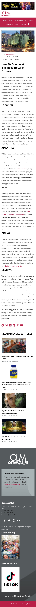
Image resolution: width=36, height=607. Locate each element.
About (10, 20)
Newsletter (9, 24)
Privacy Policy (26, 604)
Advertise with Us (20, 20)
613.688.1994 (8, 513)
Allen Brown (10, 54)
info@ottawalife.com (12, 484)
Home (4, 20)
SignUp (23, 24)
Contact (30, 20)
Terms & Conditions (13, 604)
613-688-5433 (8, 511)
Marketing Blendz (22, 596)
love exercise (22, 169)
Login (17, 24)
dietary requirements (13, 266)
